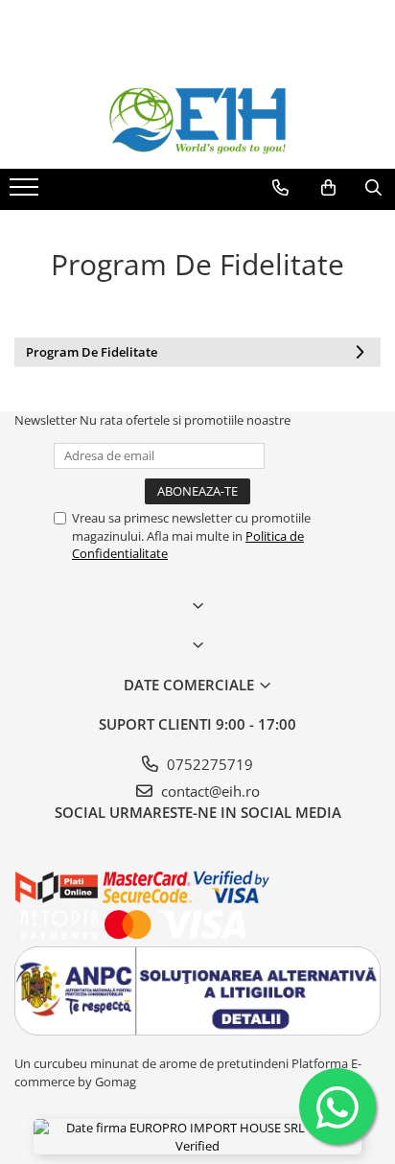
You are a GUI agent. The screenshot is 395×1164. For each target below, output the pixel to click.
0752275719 (208, 764)
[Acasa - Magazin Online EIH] (197, 120)
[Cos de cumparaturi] (328, 188)
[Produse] (26, 192)
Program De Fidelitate (91, 352)
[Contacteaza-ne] (280, 188)
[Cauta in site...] (373, 188)
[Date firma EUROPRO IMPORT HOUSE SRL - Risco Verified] (197, 1136)
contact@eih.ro (208, 791)
